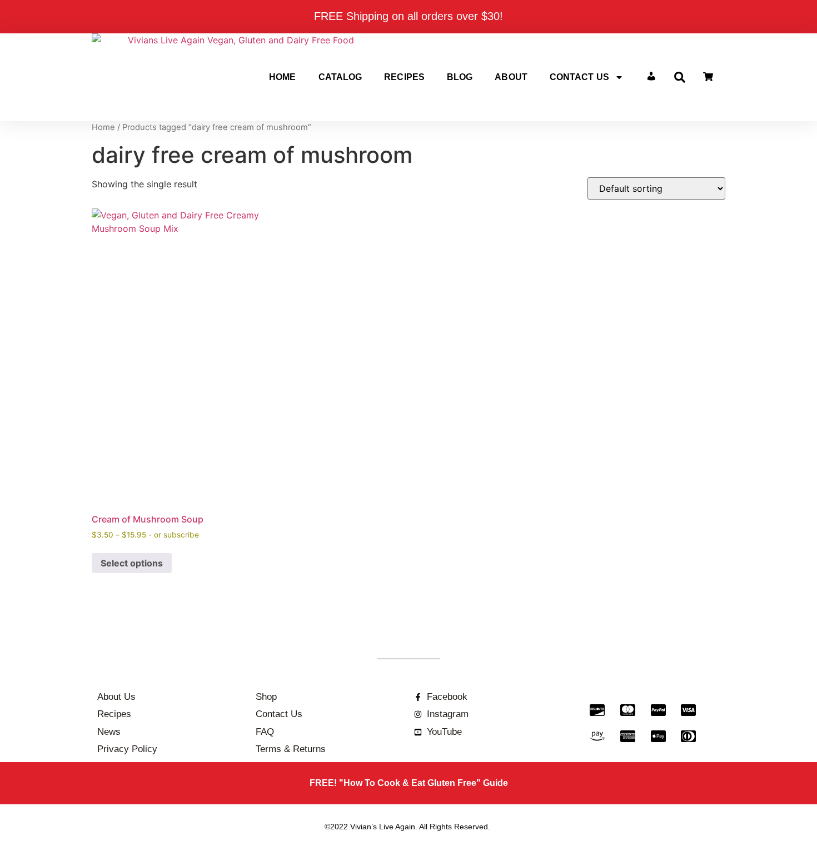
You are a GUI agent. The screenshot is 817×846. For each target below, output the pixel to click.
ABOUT (511, 77)
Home (103, 127)
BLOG (459, 77)
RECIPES (404, 77)
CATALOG (340, 77)
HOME (282, 77)
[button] (680, 77)
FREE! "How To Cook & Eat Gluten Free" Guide (409, 783)
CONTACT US (579, 77)
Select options (132, 563)
